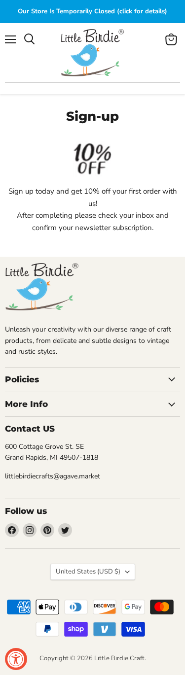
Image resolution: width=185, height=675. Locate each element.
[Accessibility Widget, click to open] (16, 659)
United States (88, 571)
